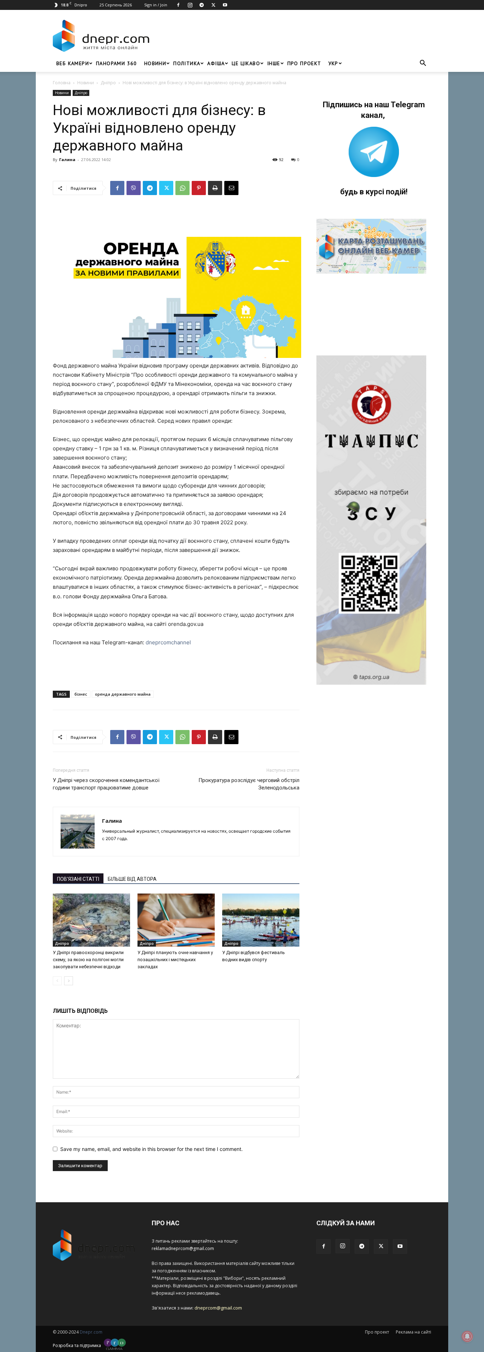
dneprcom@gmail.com (218, 1308)
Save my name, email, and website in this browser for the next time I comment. (151, 1149)
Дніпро (108, 83)
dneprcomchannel (168, 642)
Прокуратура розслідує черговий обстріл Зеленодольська (248, 784)
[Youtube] (225, 5)
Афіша (216, 63)
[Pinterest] (199, 188)
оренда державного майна (123, 694)
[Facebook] (178, 5)
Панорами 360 (116, 63)
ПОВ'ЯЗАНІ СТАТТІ (78, 879)
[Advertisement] (292, 36)
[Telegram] (201, 5)
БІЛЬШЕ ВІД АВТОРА (132, 879)
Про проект (304, 63)
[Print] (215, 188)
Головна (62, 83)
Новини (155, 63)
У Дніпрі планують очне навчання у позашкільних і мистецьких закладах (175, 959)
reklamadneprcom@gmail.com (183, 1248)
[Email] (231, 188)
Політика (186, 63)
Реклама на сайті (413, 1332)
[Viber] (133, 188)
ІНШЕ (273, 63)
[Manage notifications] (467, 1336)
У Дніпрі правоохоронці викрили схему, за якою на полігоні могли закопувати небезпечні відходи (88, 959)
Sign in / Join (155, 4)
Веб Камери (72, 63)
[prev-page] (57, 980)
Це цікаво (246, 63)
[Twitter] (213, 5)
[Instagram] (190, 5)
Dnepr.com (91, 1332)
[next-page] (68, 980)
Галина (67, 159)
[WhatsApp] (182, 188)
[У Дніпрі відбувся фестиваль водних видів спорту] (260, 920)
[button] (422, 64)
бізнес (80, 694)
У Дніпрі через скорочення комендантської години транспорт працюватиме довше (106, 784)
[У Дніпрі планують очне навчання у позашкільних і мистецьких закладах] (176, 920)
